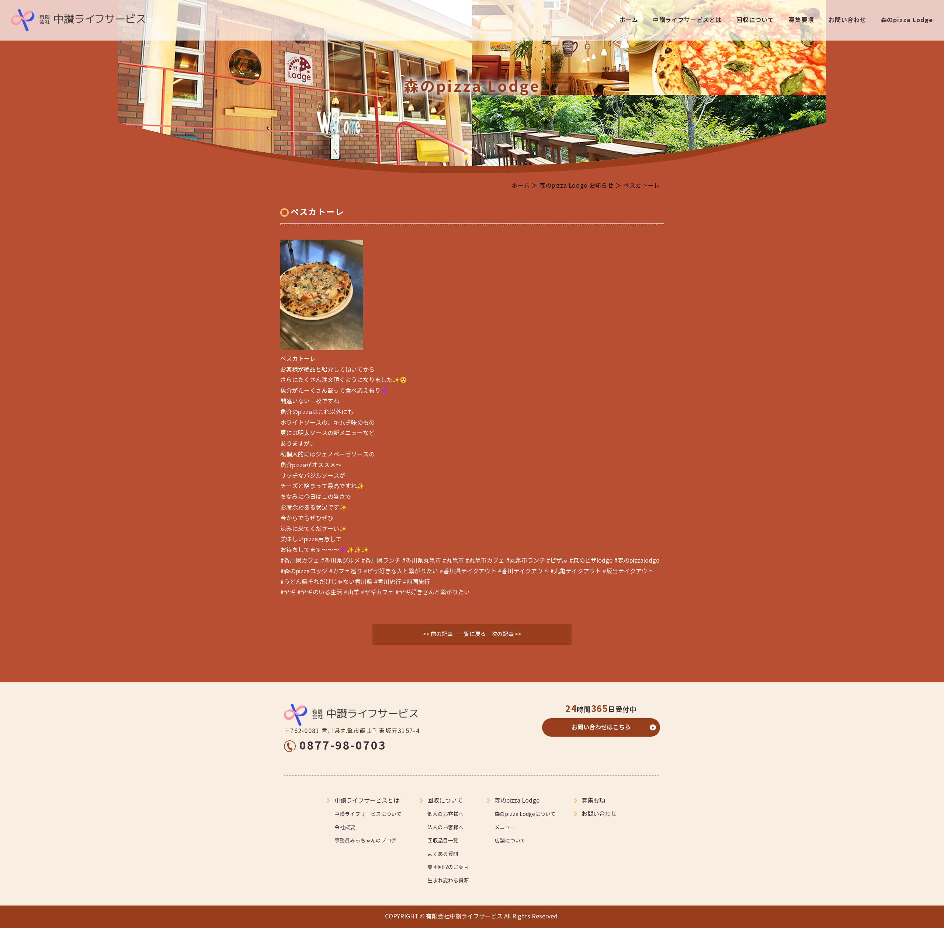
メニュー (504, 827)
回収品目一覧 (442, 841)
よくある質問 (442, 854)
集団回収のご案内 (448, 867)
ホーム (629, 20)
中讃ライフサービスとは (687, 20)
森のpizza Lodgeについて (525, 814)
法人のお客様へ (445, 827)
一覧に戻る (472, 634)
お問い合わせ (847, 20)
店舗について (509, 841)
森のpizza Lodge (907, 20)
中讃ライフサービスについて (368, 814)
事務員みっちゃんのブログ (365, 841)
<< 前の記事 (438, 634)
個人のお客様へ (445, 814)
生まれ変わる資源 (448, 880)
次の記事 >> (506, 634)
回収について (755, 20)
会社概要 (344, 827)
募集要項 (801, 20)
